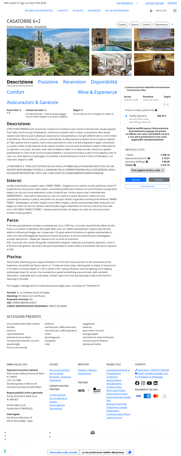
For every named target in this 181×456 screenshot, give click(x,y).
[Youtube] (149, 383)
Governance (84, 373)
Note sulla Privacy (115, 390)
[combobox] (166, 104)
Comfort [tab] (15, 92)
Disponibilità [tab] (104, 82)
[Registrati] (151, 10)
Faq (26, 435)
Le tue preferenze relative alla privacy (103, 452)
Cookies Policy (114, 387)
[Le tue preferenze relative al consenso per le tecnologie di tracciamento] (5, 451)
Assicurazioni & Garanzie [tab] (32, 102)
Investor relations (87, 370)
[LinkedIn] (156, 383)
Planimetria (161, 24)
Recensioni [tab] (74, 82)
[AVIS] (82, 390)
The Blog (77, 10)
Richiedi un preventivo (39, 10)
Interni (146, 24)
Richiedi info (148, 186)
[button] (174, 10)
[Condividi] (172, 24)
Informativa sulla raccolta (63, 452)
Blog (25, 439)
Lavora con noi (114, 417)
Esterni (134, 24)
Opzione (136, 179)
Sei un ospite (56, 373)
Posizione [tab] (48, 82)
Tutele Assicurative (25, 432)
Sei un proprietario (117, 10)
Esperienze (94, 10)
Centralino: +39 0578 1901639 (153, 370)
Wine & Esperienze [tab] (97, 92)
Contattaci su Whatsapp (150, 376)
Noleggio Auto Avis (116, 404)
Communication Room (118, 414)
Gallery (122, 24)
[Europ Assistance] (97, 390)
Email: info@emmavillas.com (152, 373)
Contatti (62, 10)
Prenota (159, 179)
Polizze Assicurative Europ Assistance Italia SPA (118, 397)
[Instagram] (143, 383)
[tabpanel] (62, 230)
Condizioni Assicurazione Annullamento (114, 380)
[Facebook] (137, 383)
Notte (130, 154)
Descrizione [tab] (20, 82)
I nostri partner (57, 395)
